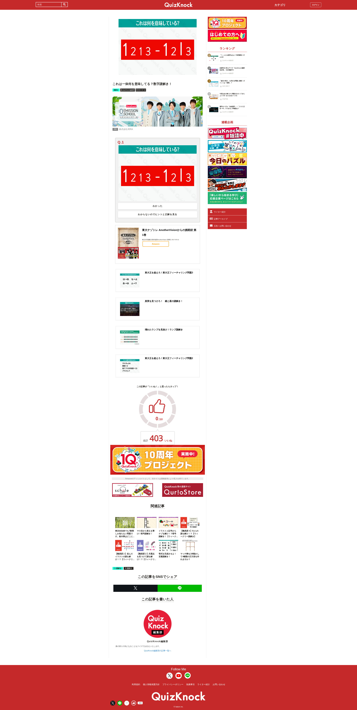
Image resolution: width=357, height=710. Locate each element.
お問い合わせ (219, 684)
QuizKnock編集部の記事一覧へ (157, 651)
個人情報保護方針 (151, 684)
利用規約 (136, 684)
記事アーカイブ (221, 219)
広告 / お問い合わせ (222, 226)
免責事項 (190, 684)
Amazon (156, 244)
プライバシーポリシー (172, 684)
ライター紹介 (220, 212)
